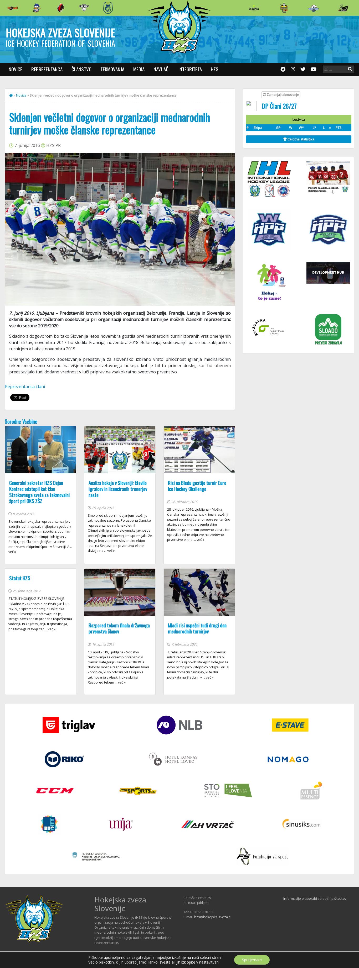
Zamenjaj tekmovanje (282, 94)
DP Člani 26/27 (279, 105)
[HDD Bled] (12, 8)
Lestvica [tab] (299, 119)
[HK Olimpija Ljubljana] (254, 7)
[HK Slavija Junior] (284, 8)
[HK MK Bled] (36, 8)
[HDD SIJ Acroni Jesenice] (60, 8)
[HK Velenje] (343, 8)
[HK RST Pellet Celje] (108, 7)
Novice (15, 69)
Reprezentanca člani (25, 386)
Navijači (161, 69)
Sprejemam (252, 959)
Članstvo (81, 69)
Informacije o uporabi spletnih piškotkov (314, 898)
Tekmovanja (112, 69)
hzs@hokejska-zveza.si (212, 916)
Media (139, 69)
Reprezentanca (47, 69)
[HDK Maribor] (84, 7)
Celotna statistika (300, 139)
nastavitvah (209, 962)
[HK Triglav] (313, 8)
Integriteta (190, 69)
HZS (214, 69)
